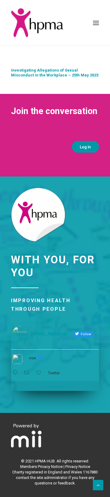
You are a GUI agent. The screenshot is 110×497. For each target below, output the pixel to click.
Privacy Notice (77, 466)
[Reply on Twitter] (16, 372)
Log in (85, 146)
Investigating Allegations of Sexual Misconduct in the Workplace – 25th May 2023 (54, 72)
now (32, 358)
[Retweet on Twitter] (28, 372)
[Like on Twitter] (40, 372)
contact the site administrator (42, 477)
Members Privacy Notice (41, 466)
